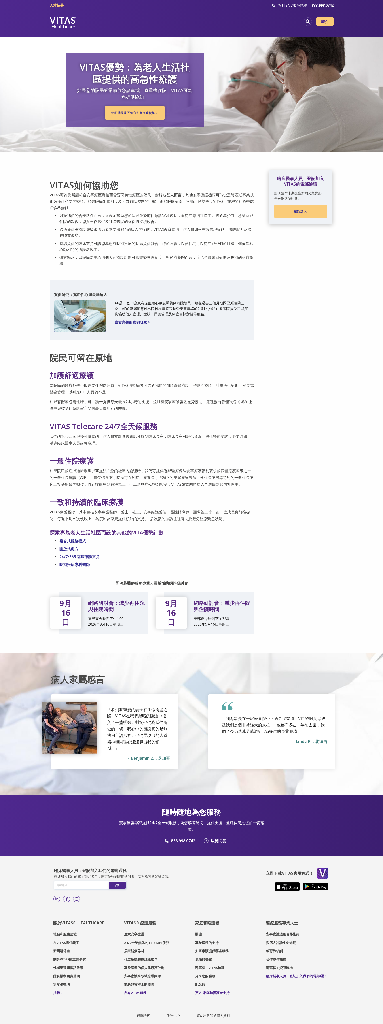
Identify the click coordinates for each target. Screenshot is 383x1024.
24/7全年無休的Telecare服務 (146, 942)
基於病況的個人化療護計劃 (144, 967)
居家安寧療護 (134, 934)
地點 (119, 22)
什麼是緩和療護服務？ (141, 959)
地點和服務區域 (65, 934)
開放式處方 (68, 548)
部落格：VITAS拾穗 (209, 967)
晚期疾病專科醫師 (74, 564)
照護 (198, 934)
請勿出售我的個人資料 (213, 1015)
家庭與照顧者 (252, 22)
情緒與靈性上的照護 (139, 984)
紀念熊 (200, 984)
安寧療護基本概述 (148, 22)
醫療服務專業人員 (216, 22)
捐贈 (56, 992)
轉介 (325, 21)
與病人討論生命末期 (281, 942)
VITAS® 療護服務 (140, 923)
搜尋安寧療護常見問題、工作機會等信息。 (308, 21)
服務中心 (173, 1015)
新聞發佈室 (61, 951)
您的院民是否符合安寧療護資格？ (134, 113)
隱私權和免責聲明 (66, 976)
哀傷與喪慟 (203, 959)
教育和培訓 (274, 951)
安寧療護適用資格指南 (283, 934)
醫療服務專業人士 (282, 923)
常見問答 (218, 840)
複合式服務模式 (72, 540)
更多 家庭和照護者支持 (212, 992)
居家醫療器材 (134, 951)
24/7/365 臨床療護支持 (79, 556)
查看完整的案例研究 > (132, 322)
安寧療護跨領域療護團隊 (142, 976)
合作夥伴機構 (276, 959)
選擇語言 (143, 1015)
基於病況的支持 (207, 942)
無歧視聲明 (61, 984)
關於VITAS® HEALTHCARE (78, 923)
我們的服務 (182, 22)
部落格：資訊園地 (279, 967)
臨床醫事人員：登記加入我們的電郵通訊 (296, 976)
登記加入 (300, 211)
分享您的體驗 (205, 976)
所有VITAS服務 (135, 992)
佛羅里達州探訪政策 (68, 967)
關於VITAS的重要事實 (69, 959)
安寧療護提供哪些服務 (212, 951)
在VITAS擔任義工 (66, 942)
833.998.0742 (183, 840)
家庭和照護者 (207, 923)
